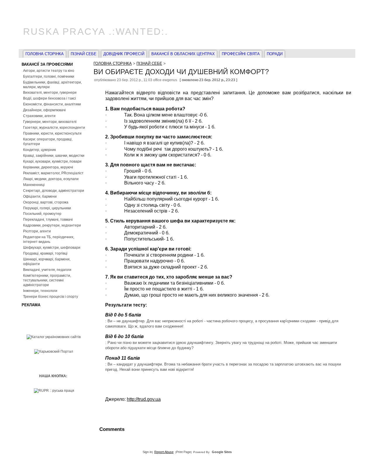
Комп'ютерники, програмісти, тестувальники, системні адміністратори (47, 280)
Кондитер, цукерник (39, 150)
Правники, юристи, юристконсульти (52, 133)
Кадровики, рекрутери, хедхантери (52, 225)
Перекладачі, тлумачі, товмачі (48, 219)
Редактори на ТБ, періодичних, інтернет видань (48, 239)
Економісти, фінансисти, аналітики (52, 104)
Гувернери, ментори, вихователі (50, 122)
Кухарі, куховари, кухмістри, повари (52, 161)
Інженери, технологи (40, 291)
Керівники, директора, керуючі (48, 167)
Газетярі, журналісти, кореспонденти (54, 128)
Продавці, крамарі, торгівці (45, 253)
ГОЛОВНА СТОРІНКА (44, 54)
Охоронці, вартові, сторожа (45, 202)
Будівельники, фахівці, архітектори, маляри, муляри (52, 84)
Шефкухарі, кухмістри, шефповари (51, 248)
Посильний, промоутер (42, 214)
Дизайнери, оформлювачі (44, 110)
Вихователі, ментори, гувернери (50, 92)
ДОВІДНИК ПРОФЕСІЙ (123, 54)
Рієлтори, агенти (37, 231)
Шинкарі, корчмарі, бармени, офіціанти (46, 261)
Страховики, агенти (39, 116)
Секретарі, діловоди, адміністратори (53, 191)
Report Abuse (164, 452)
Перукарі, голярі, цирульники (47, 208)
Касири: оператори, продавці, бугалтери (47, 141)
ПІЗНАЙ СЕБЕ (83, 54)
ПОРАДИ (275, 54)
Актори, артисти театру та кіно (48, 71)
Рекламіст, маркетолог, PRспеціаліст (53, 173)
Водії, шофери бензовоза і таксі (49, 98)
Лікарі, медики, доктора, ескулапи (51, 179)
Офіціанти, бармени (40, 196)
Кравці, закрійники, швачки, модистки (53, 156)
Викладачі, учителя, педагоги (47, 270)
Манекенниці (34, 185)
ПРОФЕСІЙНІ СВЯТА (241, 54)
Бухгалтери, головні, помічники (48, 76)
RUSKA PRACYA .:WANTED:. (96, 31)
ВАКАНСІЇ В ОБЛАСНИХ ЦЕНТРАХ (183, 54)
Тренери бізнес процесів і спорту (50, 297)
